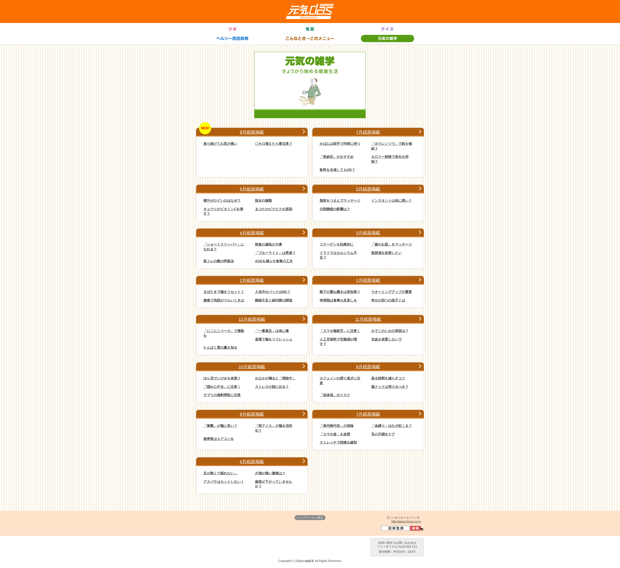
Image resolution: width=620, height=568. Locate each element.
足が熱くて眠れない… (220, 473)
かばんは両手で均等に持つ (340, 144)
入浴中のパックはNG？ (273, 292)
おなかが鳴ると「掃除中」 (275, 378)
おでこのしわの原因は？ (390, 331)
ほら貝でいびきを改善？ (222, 378)
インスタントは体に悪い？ (391, 200)
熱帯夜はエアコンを (218, 439)
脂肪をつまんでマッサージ (340, 200)
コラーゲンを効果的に (337, 244)
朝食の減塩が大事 (268, 244)
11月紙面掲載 (368, 319)
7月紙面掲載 (368, 132)
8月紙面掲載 (252, 132)
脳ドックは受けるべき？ (390, 387)
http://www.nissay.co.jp (406, 521)
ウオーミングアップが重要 (391, 292)
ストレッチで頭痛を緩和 (338, 442)
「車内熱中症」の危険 (337, 426)
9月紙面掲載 (368, 366)
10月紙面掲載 (252, 366)
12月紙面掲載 (252, 319)
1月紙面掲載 (368, 280)
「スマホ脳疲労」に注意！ (340, 331)
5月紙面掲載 (368, 189)
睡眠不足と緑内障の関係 (273, 300)
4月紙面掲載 (252, 232)
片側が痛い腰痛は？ (270, 473)
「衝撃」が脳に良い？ (220, 426)
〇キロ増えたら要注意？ (273, 144)
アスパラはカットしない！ (223, 482)
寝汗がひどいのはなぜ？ (222, 200)
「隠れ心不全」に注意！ (222, 387)
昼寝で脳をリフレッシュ (273, 339)
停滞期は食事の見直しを (338, 300)
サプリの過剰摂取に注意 (222, 395)
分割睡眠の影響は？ (335, 209)
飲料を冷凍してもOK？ (337, 170)
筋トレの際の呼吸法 (218, 261)
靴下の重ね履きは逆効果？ (340, 292)
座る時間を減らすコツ (388, 378)
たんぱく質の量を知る (220, 347)
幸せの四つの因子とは (388, 300)
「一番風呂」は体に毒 (272, 331)
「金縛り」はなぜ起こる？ (391, 426)
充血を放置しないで (386, 339)
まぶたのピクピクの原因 (273, 209)
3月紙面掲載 (368, 232)
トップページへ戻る (310, 517)
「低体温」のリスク (335, 395)
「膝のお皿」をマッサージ (391, 244)
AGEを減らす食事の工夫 (274, 261)
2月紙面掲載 (252, 280)
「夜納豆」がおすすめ (337, 157)
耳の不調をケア (383, 434)
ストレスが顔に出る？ (272, 387)
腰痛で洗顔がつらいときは (223, 300)
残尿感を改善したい (386, 253)
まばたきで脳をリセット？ (223, 292)
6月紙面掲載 (252, 189)
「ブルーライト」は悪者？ (275, 253)
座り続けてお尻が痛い (220, 144)
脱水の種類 (263, 200)
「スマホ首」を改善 (335, 434)
